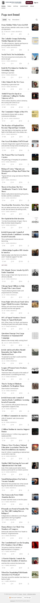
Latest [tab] (4, 20)
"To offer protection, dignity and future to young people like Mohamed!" (14, 44)
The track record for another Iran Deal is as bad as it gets (15, 578)
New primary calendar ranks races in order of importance (15, 28)
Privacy (20, 594)
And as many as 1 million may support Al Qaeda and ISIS (14, 435)
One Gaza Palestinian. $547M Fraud (14, 141)
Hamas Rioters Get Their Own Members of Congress (12, 528)
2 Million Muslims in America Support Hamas (15, 430)
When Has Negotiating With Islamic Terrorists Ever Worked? (14, 573)
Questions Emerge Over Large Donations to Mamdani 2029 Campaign (12, 335)
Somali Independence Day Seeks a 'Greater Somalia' (14, 480)
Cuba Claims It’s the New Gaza (12, 82)
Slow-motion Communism (9, 388)
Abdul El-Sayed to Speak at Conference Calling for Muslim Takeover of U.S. (13, 96)
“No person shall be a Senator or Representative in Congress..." (11, 548)
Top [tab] (9, 20)
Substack (12, 601)
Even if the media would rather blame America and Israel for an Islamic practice (14, 469)
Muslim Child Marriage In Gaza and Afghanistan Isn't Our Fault (14, 464)
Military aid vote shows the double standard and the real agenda (12, 307)
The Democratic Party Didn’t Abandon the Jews (12, 496)
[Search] (37, 20)
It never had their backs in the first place (14, 499)
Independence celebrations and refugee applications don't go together (14, 517)
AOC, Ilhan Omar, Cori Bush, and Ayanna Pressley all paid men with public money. (14, 323)
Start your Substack (16, 597)
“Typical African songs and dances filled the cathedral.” (15, 177)
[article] (20, 29)
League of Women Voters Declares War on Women (14, 369)
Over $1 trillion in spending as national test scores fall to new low (15, 453)
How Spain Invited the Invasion (12, 219)
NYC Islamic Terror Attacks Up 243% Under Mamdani (15, 271)
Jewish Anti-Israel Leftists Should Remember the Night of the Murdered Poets (13, 352)
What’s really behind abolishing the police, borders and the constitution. (15, 195)
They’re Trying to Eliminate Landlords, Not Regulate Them (12, 385)
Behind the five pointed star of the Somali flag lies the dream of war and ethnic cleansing (14, 485)
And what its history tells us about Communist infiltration (12, 115)
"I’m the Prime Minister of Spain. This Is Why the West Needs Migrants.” (14, 222)
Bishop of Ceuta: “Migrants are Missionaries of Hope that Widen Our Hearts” (15, 171)
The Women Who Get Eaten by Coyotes (12, 156)
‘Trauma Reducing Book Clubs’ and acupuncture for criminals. (12, 291)
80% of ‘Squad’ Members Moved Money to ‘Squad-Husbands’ (13, 319)
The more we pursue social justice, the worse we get (13, 58)
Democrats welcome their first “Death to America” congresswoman (14, 532)
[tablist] (10, 20)
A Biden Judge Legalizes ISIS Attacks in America (14, 251)
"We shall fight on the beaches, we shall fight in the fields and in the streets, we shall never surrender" (14, 131)
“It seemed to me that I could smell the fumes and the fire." (13, 358)
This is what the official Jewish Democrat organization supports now (14, 405)
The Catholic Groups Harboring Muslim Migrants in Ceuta (13, 40)
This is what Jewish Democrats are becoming (12, 240)
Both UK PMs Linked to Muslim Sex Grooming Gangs (14, 69)
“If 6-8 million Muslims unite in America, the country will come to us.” (14, 101)
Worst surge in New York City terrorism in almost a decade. (14, 276)
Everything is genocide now (10, 84)
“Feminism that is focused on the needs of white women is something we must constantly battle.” (14, 373)
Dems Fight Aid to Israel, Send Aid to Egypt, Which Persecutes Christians (15, 303)
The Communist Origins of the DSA (14, 112)
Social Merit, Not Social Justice (12, 54)
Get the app (27, 597)
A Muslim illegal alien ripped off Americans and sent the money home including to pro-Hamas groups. (15, 145)
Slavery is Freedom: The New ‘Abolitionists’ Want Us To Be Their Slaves (14, 189)
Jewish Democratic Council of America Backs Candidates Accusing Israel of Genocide (15, 234)
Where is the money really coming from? (14, 340)
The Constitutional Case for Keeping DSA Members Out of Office (15, 544)
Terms (24, 594)
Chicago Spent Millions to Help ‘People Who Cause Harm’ (12, 287)
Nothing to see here (7, 73)
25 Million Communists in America (14, 416)
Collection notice (31, 594)
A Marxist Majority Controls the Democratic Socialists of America (14, 560)
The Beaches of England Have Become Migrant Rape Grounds (13, 127)
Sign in (36, 2)
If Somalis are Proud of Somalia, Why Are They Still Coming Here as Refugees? (15, 511)
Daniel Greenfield (16, 31)
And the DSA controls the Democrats (13, 563)
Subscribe (29, 2)
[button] (3, 6)
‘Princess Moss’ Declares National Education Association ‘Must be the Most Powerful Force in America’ (14, 447)
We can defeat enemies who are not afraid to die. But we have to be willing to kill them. (14, 208)
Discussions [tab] (15, 20)
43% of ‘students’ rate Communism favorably (12, 419)
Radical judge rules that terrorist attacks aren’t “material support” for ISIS (14, 256)
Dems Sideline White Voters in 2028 (14, 25)
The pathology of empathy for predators (14, 160)
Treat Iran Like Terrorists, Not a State (15, 205)
